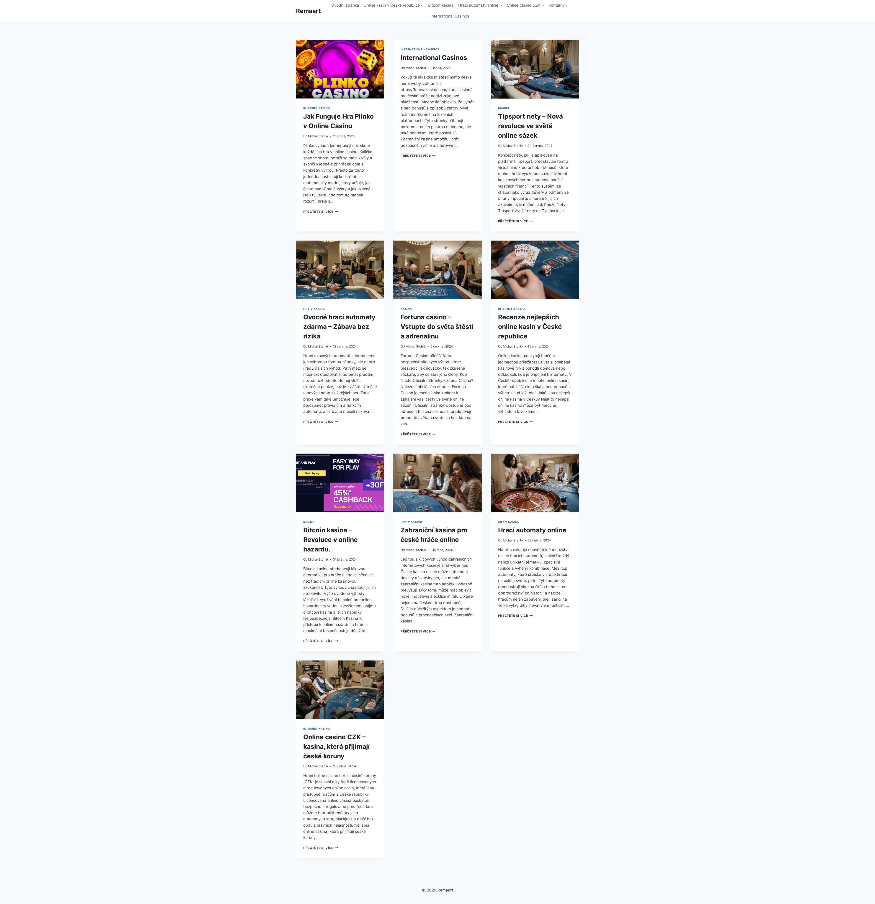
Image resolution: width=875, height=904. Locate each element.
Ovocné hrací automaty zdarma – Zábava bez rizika (339, 326)
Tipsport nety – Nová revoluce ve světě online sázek (530, 125)
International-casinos (420, 49)
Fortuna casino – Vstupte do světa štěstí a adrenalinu (437, 326)
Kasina (504, 108)
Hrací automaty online (532, 530)
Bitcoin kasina (440, 5)
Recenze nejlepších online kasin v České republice (530, 326)
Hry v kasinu (314, 308)
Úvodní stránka (345, 5)
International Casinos (450, 16)
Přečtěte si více (320, 211)
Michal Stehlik (318, 136)
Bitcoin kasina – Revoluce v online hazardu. (330, 539)
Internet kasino (316, 108)
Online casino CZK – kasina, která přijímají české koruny (336, 746)
